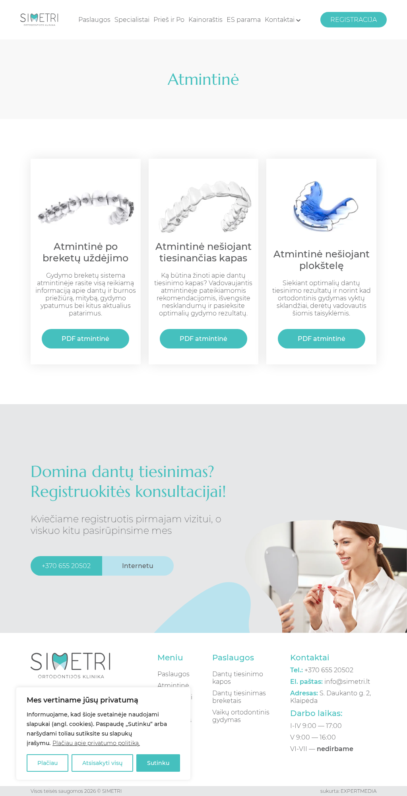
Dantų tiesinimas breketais (239, 697)
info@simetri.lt (330, 681)
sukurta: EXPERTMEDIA (348, 791)
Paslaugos (94, 19)
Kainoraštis (205, 19)
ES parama (244, 19)
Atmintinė (173, 685)
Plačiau (47, 763)
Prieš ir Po (168, 19)
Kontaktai (280, 19)
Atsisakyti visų (102, 763)
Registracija (353, 19)
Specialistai (131, 19)
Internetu (137, 566)
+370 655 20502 (321, 670)
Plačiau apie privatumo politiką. (96, 743)
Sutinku (158, 763)
